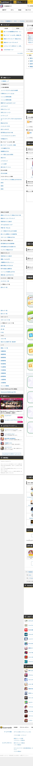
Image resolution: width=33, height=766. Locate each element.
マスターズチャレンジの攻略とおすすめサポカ (11, 179)
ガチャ (12, 10)
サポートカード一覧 (5, 320)
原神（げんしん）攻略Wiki (19, 743)
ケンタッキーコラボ (5, 126)
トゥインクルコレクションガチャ (8, 135)
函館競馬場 (3, 354)
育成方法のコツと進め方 (6, 221)
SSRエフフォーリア (5, 109)
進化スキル (3, 157)
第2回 (2, 186)
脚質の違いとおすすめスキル (7, 275)
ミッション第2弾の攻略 (6, 100)
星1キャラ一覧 (4, 313)
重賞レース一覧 (4, 348)
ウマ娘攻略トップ (5, 81)
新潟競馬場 (3, 360)
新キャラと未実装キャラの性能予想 (9, 234)
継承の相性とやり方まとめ (7, 265)
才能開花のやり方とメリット (7, 262)
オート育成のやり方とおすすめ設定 (9, 231)
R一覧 (2, 332)
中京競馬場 (3, 370)
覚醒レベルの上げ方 (5, 259)
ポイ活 (10, 2)
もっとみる (20, 53)
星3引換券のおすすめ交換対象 (7, 243)
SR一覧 (2, 329)
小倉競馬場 (3, 379)
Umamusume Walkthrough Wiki (8, 392)
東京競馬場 (3, 363)
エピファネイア (4, 106)
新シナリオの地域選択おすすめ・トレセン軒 (13, 31)
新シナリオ (28, 10)
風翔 (30, 132)
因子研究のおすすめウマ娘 (7, 132)
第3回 (2, 189)
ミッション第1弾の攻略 (6, 96)
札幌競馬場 (3, 351)
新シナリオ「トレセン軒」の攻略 (8, 145)
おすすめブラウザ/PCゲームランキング (12, 454)
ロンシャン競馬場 (5, 385)
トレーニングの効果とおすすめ (8, 271)
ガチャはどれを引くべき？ (7, 224)
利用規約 (15, 727)
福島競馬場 (3, 357)
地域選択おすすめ (5, 151)
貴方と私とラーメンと (6, 167)
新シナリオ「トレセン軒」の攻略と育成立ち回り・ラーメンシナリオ (13, 35)
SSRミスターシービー (6, 112)
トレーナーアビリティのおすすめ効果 (9, 90)
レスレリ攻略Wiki (17, 744)
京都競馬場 (3, 373)
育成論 (19, 10)
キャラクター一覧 (5, 281)
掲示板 (17, 28)
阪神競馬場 (3, 376)
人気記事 (6, 28)
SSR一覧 (3, 326)
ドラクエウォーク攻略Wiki (19, 740)
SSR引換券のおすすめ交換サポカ (8, 246)
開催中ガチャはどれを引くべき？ (8, 103)
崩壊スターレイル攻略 (18, 738)
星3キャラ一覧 (4, 287)
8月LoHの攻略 (4, 173)
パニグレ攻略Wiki (17, 751)
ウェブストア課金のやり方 (7, 249)
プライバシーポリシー (24, 727)
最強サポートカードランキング (11, 42)
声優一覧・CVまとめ (5, 227)
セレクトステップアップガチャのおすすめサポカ (11, 119)
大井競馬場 (3, 382)
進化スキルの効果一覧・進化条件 (8, 341)
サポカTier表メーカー (9, 49)
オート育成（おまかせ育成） (7, 154)
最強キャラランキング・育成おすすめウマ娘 (13, 39)
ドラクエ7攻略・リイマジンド (20, 735)
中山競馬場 (3, 367)
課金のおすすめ (4, 123)
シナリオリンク (4, 160)
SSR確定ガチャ (4, 138)
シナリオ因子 (4, 164)
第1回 (2, 182)
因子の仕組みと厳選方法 (6, 268)
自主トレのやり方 (5, 129)
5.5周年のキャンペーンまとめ (7, 93)
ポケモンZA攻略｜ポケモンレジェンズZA (22, 732)
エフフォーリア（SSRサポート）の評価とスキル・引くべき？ (13, 46)
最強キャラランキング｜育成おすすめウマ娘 (11, 215)
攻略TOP (4, 10)
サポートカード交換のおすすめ (8, 237)
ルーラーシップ (4, 115)
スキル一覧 (3, 338)
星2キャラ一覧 (4, 310)
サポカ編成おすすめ (5, 148)
